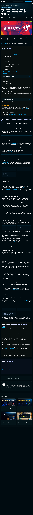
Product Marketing (7, 5)
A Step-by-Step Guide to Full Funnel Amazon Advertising (17, 114)
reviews (20, 242)
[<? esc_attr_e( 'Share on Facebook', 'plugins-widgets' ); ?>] (28, 17)
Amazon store (25, 187)
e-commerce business (24, 352)
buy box (24, 140)
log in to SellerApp (25, 214)
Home (1, 5)
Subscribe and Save (5, 162)
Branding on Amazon (18, 91)
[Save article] (31, 17)
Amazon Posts (4, 297)
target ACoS (27, 37)
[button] (18, 2)
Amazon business (4, 43)
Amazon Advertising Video (6, 371)
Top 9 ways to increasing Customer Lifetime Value (11, 54)
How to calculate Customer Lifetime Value (10, 71)
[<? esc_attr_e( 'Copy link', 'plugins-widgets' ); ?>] (29, 17)
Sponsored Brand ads (14, 241)
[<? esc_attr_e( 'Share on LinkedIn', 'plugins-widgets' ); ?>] (26, 17)
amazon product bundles (14, 143)
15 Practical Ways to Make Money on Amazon (9, 369)
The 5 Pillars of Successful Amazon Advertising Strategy (11, 367)
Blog (3, 5)
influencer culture (25, 300)
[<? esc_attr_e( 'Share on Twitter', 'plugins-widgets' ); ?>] (25, 17)
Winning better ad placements (8, 232)
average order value (10, 151)
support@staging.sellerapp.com (10, 348)
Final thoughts (5, 73)
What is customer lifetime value (8, 51)
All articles (29, 396)
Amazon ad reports (24, 108)
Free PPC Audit (27, 1)
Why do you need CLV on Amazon (9, 52)
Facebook (12, 287)
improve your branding (15, 289)
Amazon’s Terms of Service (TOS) (11, 189)
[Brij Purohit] (2, 17)
